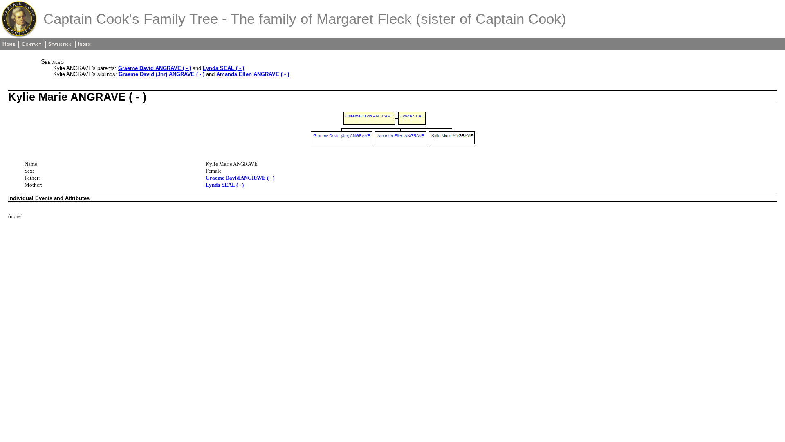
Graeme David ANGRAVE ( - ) (154, 68)
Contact (32, 44)
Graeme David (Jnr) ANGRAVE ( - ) (161, 74)
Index (84, 44)
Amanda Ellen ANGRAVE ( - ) (252, 74)
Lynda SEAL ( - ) (223, 68)
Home (8, 44)
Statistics (60, 44)
